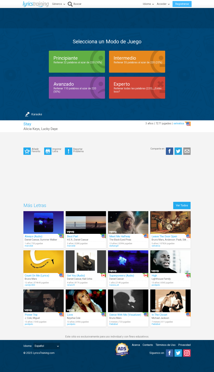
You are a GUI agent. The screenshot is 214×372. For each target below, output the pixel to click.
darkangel (114, 246)
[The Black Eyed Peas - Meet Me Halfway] (128, 222)
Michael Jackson (160, 318)
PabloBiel (113, 324)
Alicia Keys (31, 129)
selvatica (178, 123)
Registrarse (182, 4)
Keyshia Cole (73, 318)
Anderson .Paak (173, 239)
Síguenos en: (157, 352)
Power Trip (31, 314)
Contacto (148, 344)
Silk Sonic (188, 239)
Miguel (36, 318)
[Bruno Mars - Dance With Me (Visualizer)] (128, 301)
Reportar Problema (78, 150)
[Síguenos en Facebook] (169, 353)
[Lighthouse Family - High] (170, 261)
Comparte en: (157, 149)
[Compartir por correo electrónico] (187, 151)
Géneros (57, 4)
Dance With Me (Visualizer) (125, 314)
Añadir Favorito (36, 150)
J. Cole (28, 318)
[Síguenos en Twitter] (178, 353)
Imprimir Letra (56, 150)
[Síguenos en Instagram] (187, 353)
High (154, 275)
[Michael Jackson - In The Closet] (170, 301)
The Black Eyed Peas (120, 239)
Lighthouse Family (161, 279)
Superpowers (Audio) (121, 275)
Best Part (72, 236)
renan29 (71, 285)
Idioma (147, 4)
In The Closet (159, 314)
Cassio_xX (114, 285)
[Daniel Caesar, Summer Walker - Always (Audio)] (43, 222)
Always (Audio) (33, 236)
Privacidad (184, 344)
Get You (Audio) (76, 275)
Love (70, 314)
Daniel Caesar (32, 239)
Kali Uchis (87, 279)
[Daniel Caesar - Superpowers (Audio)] (128, 261)
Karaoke (36, 114)
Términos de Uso (166, 344)
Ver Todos (182, 205)
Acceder (162, 4)
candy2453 (30, 285)
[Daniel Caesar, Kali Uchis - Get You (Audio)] (86, 261)
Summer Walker (48, 239)
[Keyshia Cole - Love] (86, 301)
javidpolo (156, 285)
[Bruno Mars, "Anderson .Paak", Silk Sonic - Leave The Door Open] (170, 222)
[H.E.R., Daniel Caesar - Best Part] (86, 222)
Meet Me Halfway (119, 236)
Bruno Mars (158, 239)
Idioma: (27, 346)
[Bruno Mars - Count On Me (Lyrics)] (43, 261)
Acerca (136, 344)
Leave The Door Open (164, 236)
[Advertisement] (107, 18)
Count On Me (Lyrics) (37, 275)
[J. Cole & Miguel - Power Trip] (43, 301)
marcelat (29, 246)
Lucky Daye (49, 129)
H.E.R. (70, 239)
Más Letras (34, 205)
